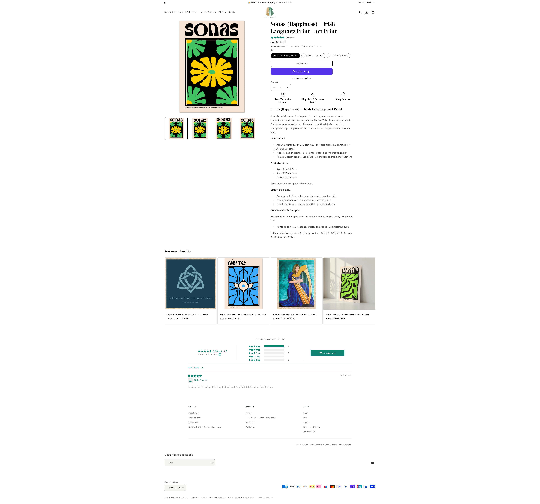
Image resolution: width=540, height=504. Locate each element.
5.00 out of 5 (220, 351)
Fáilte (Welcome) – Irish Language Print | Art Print (243, 314)
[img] (195, 375)
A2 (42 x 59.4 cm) (338, 56)
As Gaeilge (250, 427)
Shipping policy (249, 497)
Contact (306, 422)
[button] (170, 12)
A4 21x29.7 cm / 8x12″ (285, 56)
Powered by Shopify (189, 497)
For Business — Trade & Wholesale (260, 418)
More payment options (301, 78)
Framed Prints (194, 418)
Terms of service (233, 497)
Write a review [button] (328, 352)
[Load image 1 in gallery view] (176, 128)
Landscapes (193, 422)
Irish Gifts (250, 422)
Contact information (265, 497)
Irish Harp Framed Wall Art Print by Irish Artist (295, 314)
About (305, 413)
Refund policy (205, 497)
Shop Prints (193, 413)
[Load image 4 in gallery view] (247, 128)
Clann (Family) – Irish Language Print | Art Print (348, 314)
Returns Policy (309, 432)
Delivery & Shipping (311, 427)
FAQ (305, 418)
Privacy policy (219, 497)
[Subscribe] (212, 462)
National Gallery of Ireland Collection (204, 427)
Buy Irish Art (176, 497)
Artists (249, 413)
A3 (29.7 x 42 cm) (313, 56)
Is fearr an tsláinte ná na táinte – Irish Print (187, 314)
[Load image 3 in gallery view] (224, 128)
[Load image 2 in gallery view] (200, 128)
